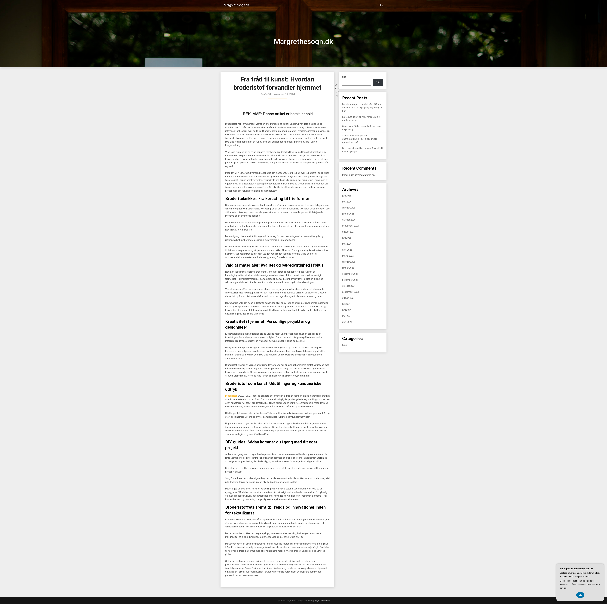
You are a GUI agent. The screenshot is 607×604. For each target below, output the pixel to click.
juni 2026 (346, 195)
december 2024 (350, 274)
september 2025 (350, 225)
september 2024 (350, 292)
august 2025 (348, 231)
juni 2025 (346, 238)
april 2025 (347, 250)
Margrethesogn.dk (236, 5)
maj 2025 (347, 244)
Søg (344, 77)
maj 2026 (347, 201)
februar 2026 (348, 207)
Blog (381, 5)
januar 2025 (348, 268)
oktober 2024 (349, 286)
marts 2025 (348, 256)
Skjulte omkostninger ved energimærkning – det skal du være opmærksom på (359, 138)
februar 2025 (348, 262)
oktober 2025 (349, 219)
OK (580, 595)
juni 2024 (346, 310)
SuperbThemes (322, 600)
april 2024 (347, 322)
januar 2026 (348, 213)
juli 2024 (346, 304)
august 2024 (348, 298)
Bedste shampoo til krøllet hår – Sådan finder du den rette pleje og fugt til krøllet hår (362, 107)
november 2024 (350, 280)
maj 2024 (347, 316)
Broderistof (231, 395)
